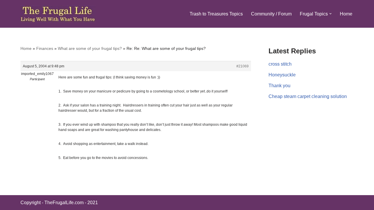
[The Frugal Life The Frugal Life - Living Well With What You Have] (58, 13)
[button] (330, 14)
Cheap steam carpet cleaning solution (308, 96)
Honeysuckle (282, 74)
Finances (44, 48)
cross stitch (280, 64)
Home (346, 13)
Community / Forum (271, 13)
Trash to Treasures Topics (216, 13)
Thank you (279, 85)
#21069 (242, 66)
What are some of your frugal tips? (90, 48)
